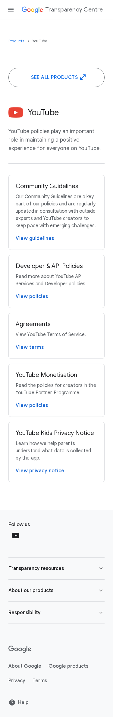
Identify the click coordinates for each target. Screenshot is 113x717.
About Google (24, 666)
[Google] (19, 649)
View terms (30, 347)
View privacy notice (40, 471)
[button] (56, 568)
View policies (32, 296)
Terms (40, 681)
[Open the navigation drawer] (11, 9)
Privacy (16, 681)
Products (16, 41)
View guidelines (35, 238)
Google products (68, 666)
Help (23, 702)
